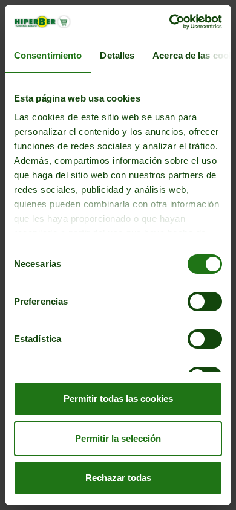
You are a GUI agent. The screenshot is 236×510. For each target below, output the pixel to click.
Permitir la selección (118, 438)
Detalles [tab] (117, 55)
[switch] (205, 301)
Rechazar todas (118, 478)
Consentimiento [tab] (48, 55)
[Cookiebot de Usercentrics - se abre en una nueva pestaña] (169, 22)
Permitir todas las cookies (118, 398)
